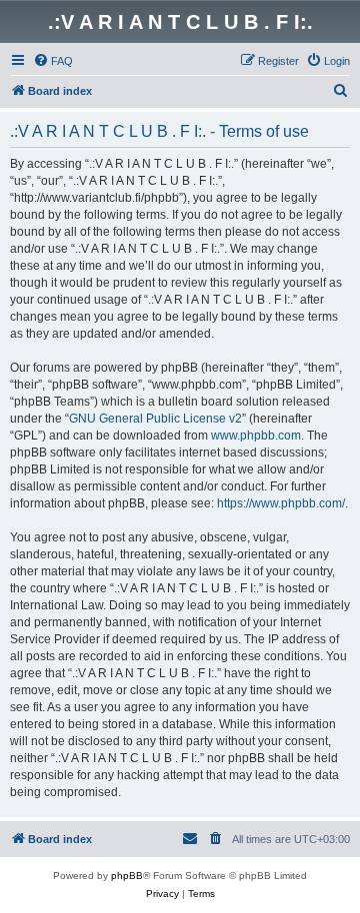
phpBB (127, 875)
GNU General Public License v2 (155, 419)
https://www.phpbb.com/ (281, 503)
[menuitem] (53, 61)
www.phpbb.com (256, 436)
